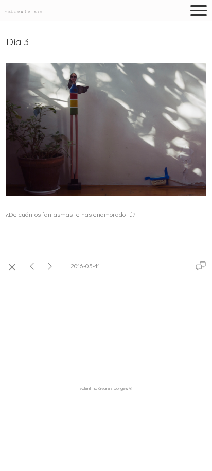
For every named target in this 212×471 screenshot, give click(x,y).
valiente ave (24, 11)
